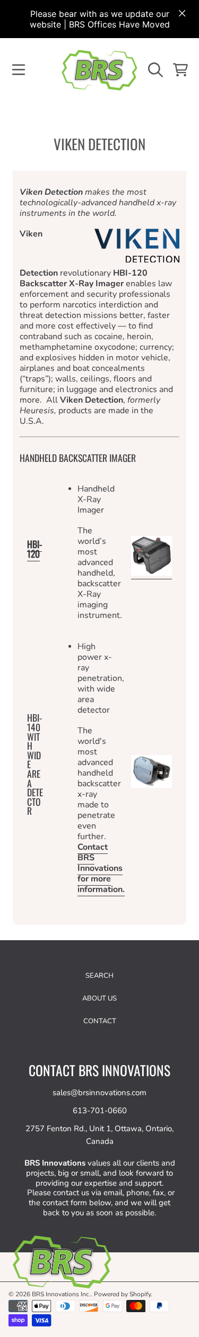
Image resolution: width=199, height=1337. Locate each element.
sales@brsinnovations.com (99, 1092)
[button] (18, 69)
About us (99, 998)
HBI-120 (34, 548)
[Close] (182, 13)
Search (99, 975)
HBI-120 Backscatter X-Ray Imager (84, 278)
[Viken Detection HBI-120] (151, 573)
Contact (99, 1021)
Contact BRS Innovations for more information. (101, 868)
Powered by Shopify (122, 1294)
